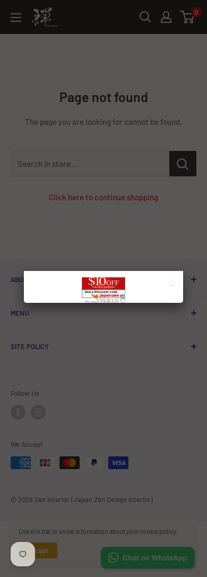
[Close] (173, 283)
